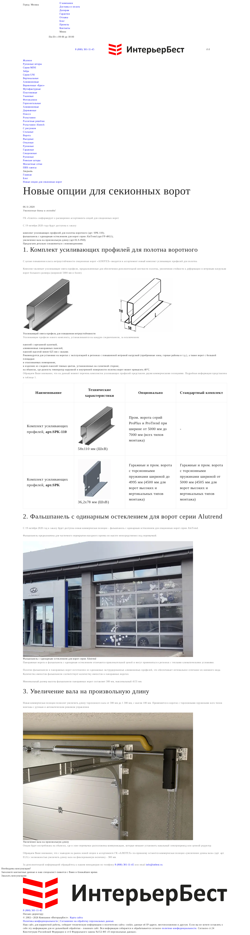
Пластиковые (30, 92)
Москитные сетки (32, 164)
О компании (66, 3)
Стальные (28, 132)
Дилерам (64, 10)
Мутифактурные (32, 89)
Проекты (64, 24)
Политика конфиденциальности (40, 921)
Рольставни (29, 117)
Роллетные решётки (34, 121)
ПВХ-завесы (29, 167)
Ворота (27, 135)
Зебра (26, 71)
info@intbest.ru (154, 864)
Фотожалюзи (30, 99)
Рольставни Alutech (33, 124)
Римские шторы (31, 160)
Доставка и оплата (70, 6)
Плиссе (27, 114)
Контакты (65, 28)
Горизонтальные (32, 103)
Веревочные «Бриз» (34, 85)
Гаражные (28, 149)
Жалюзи (27, 60)
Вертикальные (30, 78)
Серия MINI (29, 67)
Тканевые (28, 96)
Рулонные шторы (32, 64)
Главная (27, 174)
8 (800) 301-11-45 (84, 49)
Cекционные (30, 153)
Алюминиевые (31, 107)
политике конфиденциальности (179, 928)
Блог (62, 21)
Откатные (28, 142)
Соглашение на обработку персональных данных (87, 921)
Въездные (28, 139)
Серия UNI (29, 74)
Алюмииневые (31, 82)
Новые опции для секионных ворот (42, 182)
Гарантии (65, 14)
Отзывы (64, 17)
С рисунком (29, 128)
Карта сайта (76, 917)
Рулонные (28, 146)
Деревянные (29, 110)
